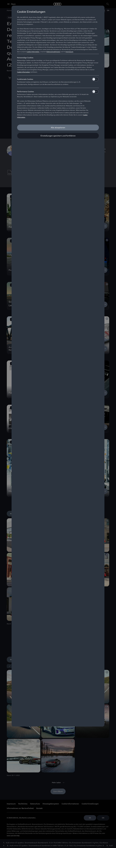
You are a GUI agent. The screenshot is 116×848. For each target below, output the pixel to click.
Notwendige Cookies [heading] (25, 58)
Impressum (69, 52)
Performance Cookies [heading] (25, 91)
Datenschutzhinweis (53, 52)
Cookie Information (33, 52)
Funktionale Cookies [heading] (25, 79)
